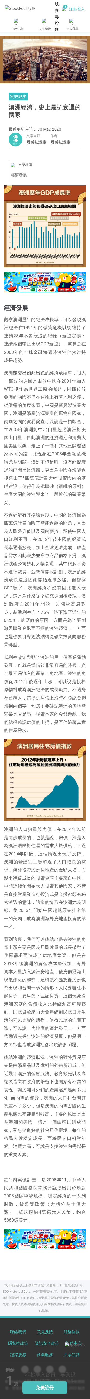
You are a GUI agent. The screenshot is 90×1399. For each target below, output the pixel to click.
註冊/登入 (77, 9)
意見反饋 (45, 1332)
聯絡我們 (18, 1332)
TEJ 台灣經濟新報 (70, 1285)
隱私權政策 (18, 1343)
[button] (33, 287)
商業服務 (45, 1354)
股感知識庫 (36, 142)
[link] (45, 281)
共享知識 (72, 1354)
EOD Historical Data (16, 1291)
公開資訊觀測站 (43, 1291)
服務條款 (72, 1332)
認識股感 (18, 1354)
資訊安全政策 (47, 1343)
